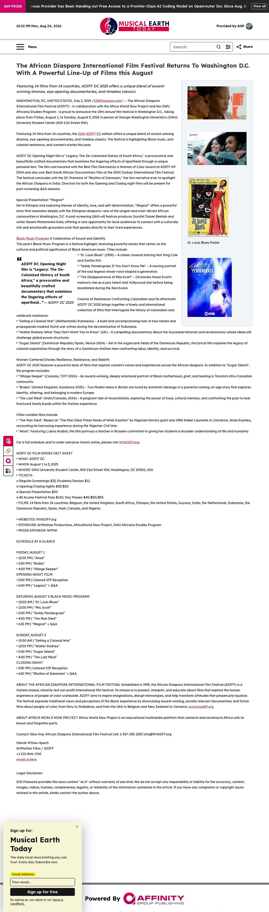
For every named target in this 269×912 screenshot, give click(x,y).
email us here (26, 759)
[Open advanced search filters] (228, 46)
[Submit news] (8, 441)
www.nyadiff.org (201, 707)
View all (259, 6)
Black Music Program (32, 238)
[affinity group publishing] (8, 461)
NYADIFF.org (129, 442)
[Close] (77, 826)
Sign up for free (42, 891)
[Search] (218, 46)
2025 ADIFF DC (89, 134)
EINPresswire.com (107, 101)
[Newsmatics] (8, 471)
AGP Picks (13, 6)
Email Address (23, 874)
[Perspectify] (8, 451)
